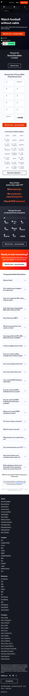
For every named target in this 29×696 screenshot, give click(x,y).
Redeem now (14, 361)
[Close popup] (23, 335)
